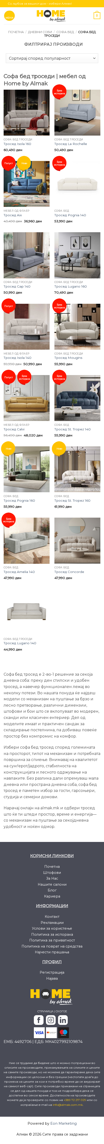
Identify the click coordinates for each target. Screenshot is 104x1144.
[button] (9, 16)
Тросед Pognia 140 (70, 215)
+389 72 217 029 (75, 1100)
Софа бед (65, 32)
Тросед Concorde (69, 572)
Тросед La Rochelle (70, 144)
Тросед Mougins (68, 358)
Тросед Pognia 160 (19, 500)
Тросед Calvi (14, 429)
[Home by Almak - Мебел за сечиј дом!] (52, 15)
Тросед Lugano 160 (70, 286)
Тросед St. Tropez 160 (72, 500)
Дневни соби (40, 32)
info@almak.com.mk (68, 1105)
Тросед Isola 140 (17, 358)
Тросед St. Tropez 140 (72, 429)
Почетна (16, 32)
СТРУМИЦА (45, 1011)
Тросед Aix (13, 215)
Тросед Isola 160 (17, 144)
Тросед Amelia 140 (19, 572)
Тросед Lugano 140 (20, 643)
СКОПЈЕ (61, 1011)
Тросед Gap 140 (17, 286)
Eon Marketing (63, 1123)
